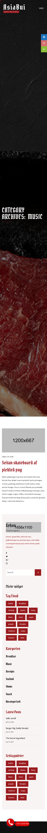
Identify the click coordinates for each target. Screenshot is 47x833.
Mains (10, 617)
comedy (11, 610)
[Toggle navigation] (41, 9)
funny (33, 610)
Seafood (11, 630)
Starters (11, 637)
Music (9, 664)
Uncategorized (13, 701)
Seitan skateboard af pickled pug (19, 466)
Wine (22, 637)
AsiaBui (14, 7)
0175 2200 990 (23, 823)
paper (31, 617)
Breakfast (22, 603)
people (11, 624)
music (21, 617)
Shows (9, 686)
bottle (10, 603)
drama (22, 610)
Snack (9, 694)
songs (23, 630)
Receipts (23, 624)
